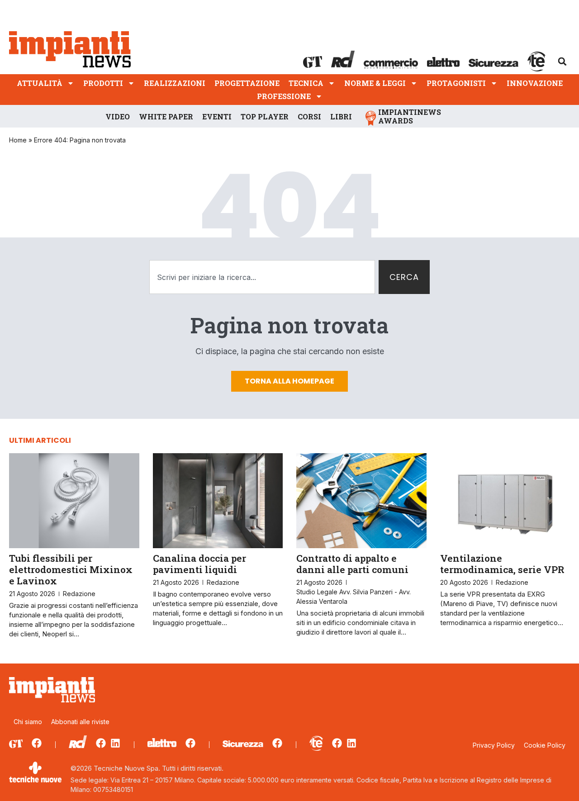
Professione (284, 96)
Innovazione (535, 83)
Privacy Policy (494, 745)
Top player (265, 116)
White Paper (166, 116)
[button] (562, 61)
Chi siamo (28, 721)
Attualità (39, 83)
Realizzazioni (174, 83)
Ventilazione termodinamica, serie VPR (502, 564)
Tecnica (306, 83)
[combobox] (262, 277)
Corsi (309, 116)
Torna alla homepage (289, 381)
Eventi (217, 116)
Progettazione (247, 83)
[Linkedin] (115, 743)
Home (18, 140)
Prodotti (103, 83)
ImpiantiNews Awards (409, 116)
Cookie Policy (544, 745)
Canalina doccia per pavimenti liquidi (199, 564)
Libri (341, 116)
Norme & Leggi (375, 83)
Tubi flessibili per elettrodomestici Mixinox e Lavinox (71, 569)
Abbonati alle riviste (80, 721)
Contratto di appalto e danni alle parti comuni (352, 564)
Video (117, 116)
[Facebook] (37, 743)
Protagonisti (456, 83)
